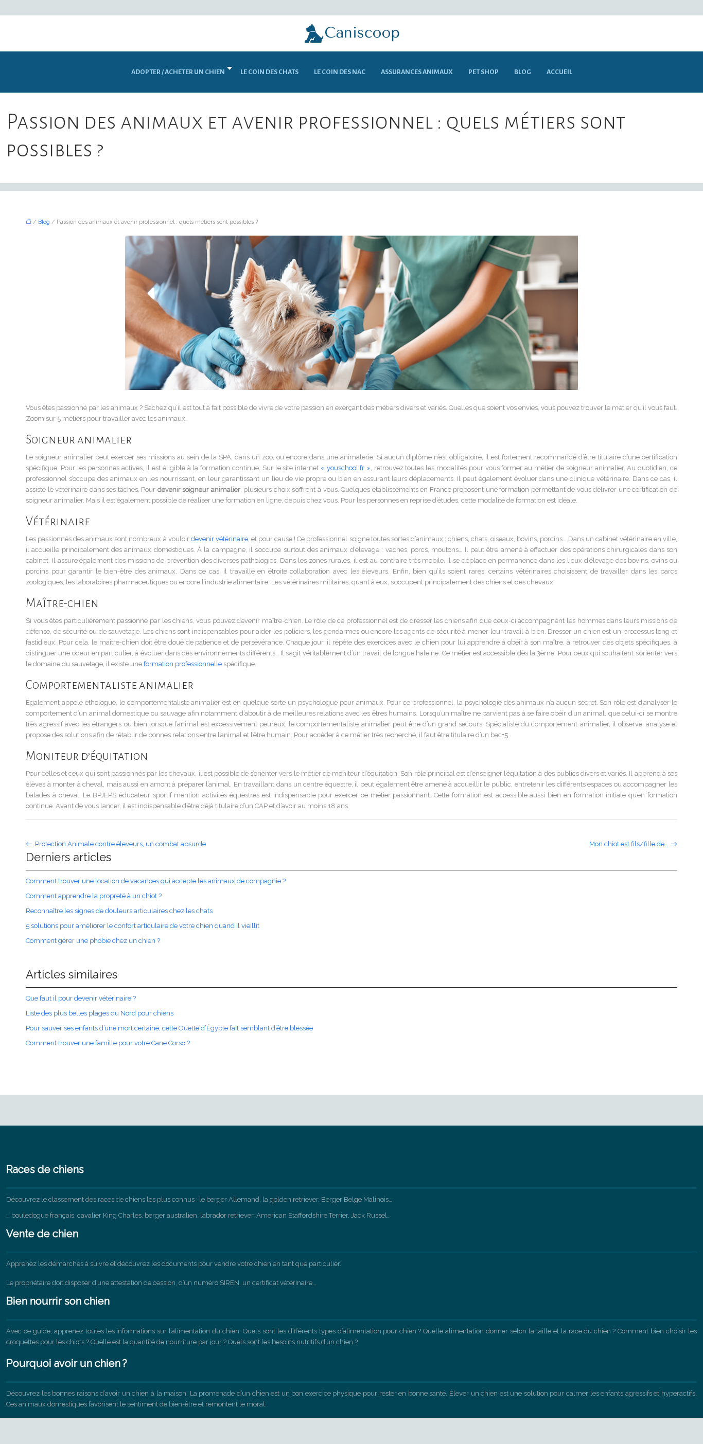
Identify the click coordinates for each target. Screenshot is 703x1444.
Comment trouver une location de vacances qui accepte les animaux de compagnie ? (156, 881)
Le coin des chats (269, 72)
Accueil (559, 72)
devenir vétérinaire (219, 539)
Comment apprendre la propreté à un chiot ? (94, 896)
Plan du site (352, 1423)
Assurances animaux (417, 72)
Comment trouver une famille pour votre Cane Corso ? (108, 1043)
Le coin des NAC (339, 72)
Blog (522, 72)
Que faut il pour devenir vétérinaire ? (81, 998)
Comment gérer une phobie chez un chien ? (93, 940)
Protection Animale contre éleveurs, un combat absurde (120, 844)
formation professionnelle (183, 664)
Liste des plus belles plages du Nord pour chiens (99, 1013)
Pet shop (483, 72)
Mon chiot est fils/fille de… (628, 844)
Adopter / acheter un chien (178, 72)
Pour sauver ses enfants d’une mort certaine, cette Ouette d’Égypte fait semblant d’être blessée (169, 1028)
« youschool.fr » (346, 468)
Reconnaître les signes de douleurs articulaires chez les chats (119, 911)
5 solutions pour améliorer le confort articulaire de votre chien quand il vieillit (142, 926)
